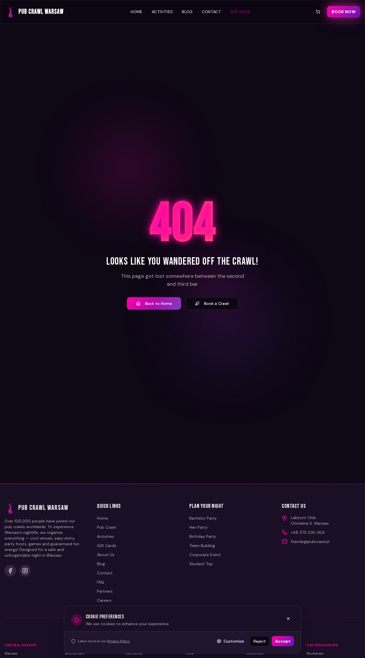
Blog (187, 11)
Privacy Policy (118, 641)
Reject (260, 641)
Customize (234, 641)
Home (136, 11)
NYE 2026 (240, 11)
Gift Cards (106, 545)
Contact (211, 11)
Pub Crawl (106, 527)
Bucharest (315, 653)
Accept (283, 641)
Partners (105, 591)
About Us (105, 554)
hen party (198, 527)
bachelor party (203, 518)
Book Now (344, 11)
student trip (201, 563)
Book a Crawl (216, 303)
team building (202, 545)
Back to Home (158, 303)
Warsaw (11, 653)
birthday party (202, 536)
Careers (104, 600)
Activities (162, 11)
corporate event (205, 554)
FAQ (100, 582)
